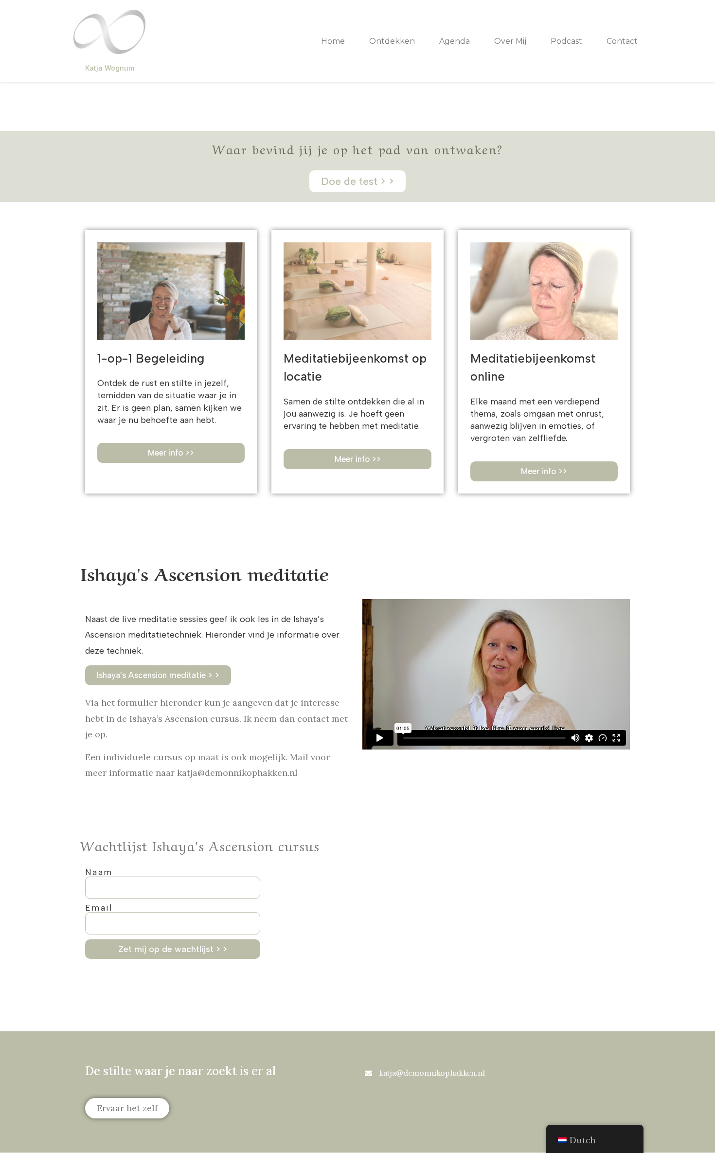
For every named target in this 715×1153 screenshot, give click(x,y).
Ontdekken (392, 41)
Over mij (510, 41)
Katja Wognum (109, 68)
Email (98, 908)
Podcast (566, 41)
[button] (544, 471)
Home (333, 41)
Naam (99, 872)
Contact (622, 41)
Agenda (454, 41)
